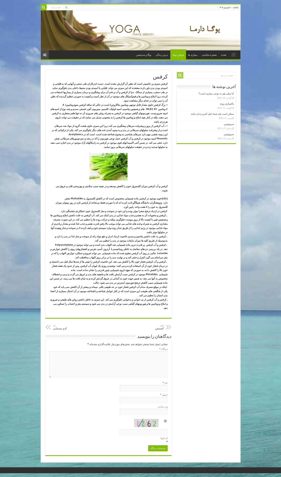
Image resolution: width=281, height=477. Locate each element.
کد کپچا (164, 438)
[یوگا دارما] (140, 30)
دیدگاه (163, 349)
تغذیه (223, 54)
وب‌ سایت (163, 406)
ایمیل (164, 394)
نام (165, 382)
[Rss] (66, 7)
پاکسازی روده (227, 103)
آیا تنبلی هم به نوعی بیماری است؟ (216, 93)
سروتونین (229, 124)
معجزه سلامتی (209, 54)
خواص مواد (178, 54)
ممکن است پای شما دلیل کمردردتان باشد (212, 113)
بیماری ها (192, 54)
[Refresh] (165, 421)
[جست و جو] (43, 7)
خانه (234, 54)
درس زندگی (162, 54)
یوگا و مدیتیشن (143, 54)
